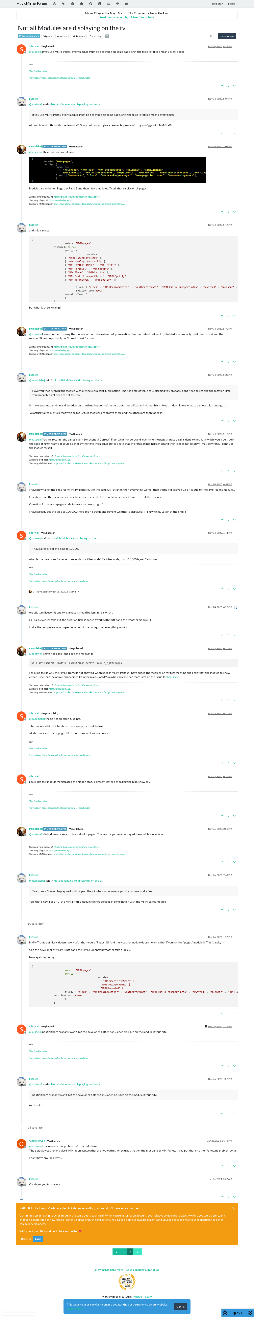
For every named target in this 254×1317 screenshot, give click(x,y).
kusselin (33, 98)
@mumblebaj (51, 713)
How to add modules (38, 71)
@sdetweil (77, 648)
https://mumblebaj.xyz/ (60, 200)
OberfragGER (37, 1140)
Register (26, 1239)
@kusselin (49, 46)
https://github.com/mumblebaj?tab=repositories (77, 196)
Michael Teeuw (142, 1296)
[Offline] (23, 101)
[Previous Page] (117, 1251)
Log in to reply (227, 35)
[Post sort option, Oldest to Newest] (211, 36)
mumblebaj (35, 146)
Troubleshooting (30, 36)
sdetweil (34, 46)
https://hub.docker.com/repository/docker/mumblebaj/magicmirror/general (89, 203)
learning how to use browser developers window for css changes (59, 77)
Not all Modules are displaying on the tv (75, 104)
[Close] (233, 1208)
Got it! (180, 1306)
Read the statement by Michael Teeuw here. (127, 17)
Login (38, 1239)
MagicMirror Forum (31, 3)
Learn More (74, 1308)
